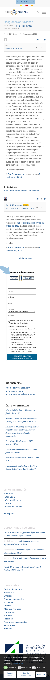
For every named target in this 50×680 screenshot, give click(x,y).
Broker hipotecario (13, 589)
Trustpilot (9, 513)
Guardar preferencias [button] (26, 674)
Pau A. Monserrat (11, 532)
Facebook (8, 493)
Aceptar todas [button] (10, 674)
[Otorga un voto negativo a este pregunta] (44, 39)
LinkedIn (8, 503)
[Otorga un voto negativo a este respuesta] (44, 199)
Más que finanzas (12, 608)
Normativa (9, 612)
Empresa (8, 595)
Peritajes (8, 618)
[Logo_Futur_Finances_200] (21, 12)
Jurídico (7, 605)
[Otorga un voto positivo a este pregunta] (37, 39)
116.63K (25, 205)
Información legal (14, 390)
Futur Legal (9, 496)
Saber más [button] (17, 664)
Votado (11, 190)
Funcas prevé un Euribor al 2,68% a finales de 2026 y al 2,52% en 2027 (21, 467)
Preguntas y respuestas (15, 622)
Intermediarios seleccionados (20, 394)
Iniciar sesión (25, 258)
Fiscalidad (8, 602)
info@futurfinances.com (18, 387)
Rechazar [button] (41, 674)
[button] (6, 667)
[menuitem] (25, 1)
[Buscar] (37, 12)
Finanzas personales (14, 599)
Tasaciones (9, 625)
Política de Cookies (13, 506)
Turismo (8, 628)
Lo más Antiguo (33, 190)
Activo (6, 190)
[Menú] (43, 12)
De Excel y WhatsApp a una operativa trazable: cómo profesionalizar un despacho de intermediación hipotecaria (22, 431)
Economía (9, 592)
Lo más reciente (21, 190)
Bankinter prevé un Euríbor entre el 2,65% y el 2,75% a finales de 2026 (21, 420)
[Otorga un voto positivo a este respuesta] (37, 199)
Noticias (8, 615)
